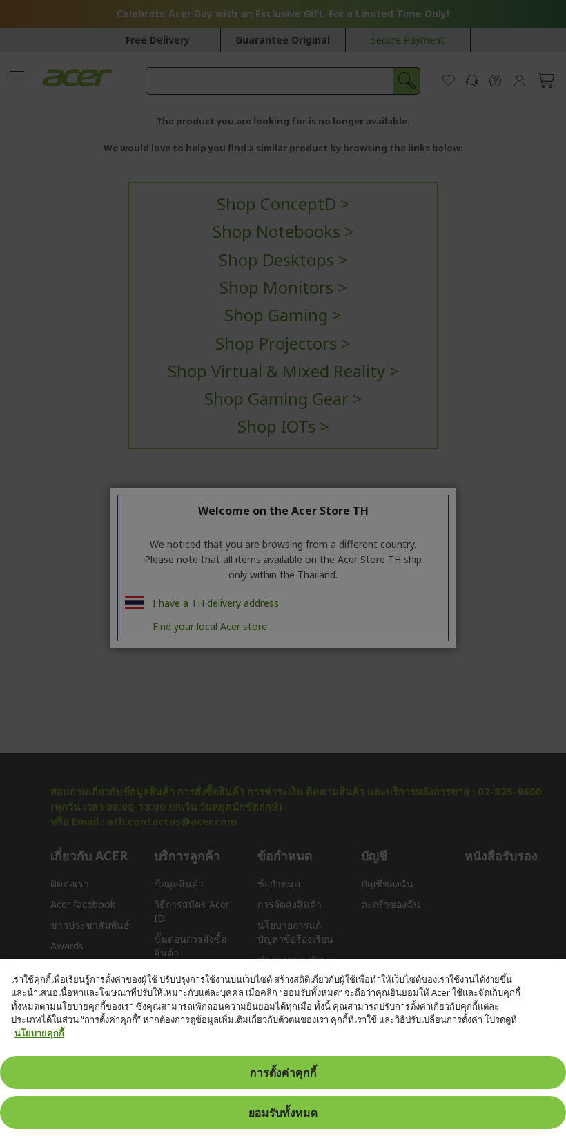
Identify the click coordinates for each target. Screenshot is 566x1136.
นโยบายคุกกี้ (39, 1033)
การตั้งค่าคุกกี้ (283, 1072)
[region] (283, 1047)
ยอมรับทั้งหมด (283, 1112)
